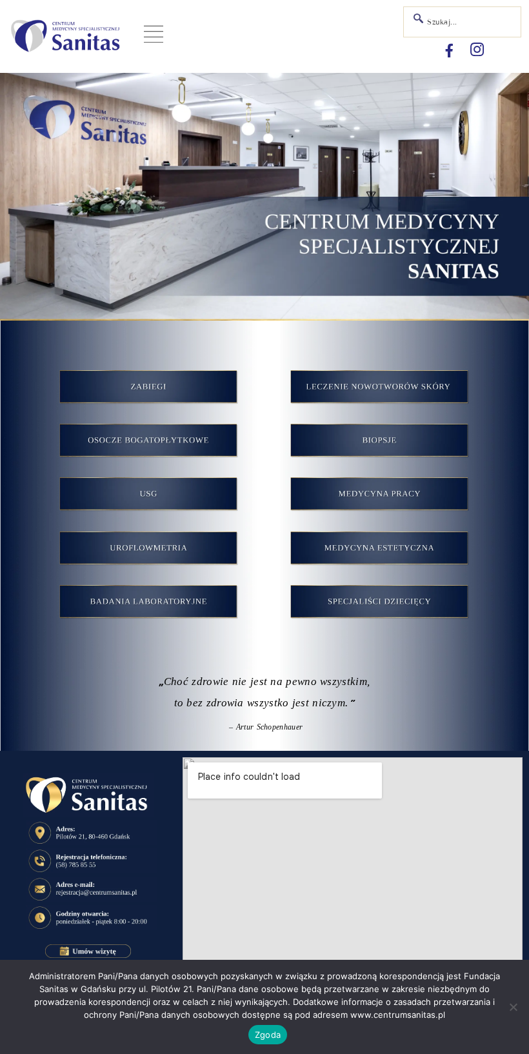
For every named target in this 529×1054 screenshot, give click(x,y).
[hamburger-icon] (153, 36)
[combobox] (462, 21)
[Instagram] (476, 50)
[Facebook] (449, 50)
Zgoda (268, 1034)
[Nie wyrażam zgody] (512, 1006)
